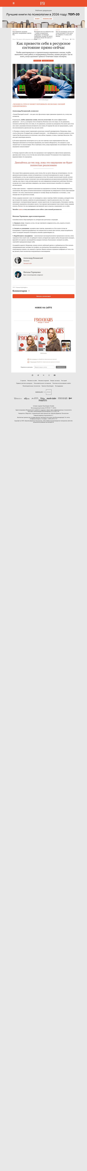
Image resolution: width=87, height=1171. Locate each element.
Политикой (33, 362)
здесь (21, 209)
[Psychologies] (42, 3)
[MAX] (32, 375)
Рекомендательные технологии (31, 386)
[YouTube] (55, 375)
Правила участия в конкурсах (24, 383)
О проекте (23, 380)
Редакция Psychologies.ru (21, 287)
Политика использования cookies (61, 383)
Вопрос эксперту (55, 380)
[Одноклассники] (49, 375)
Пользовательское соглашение (42, 383)
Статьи (14, 39)
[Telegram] (38, 375)
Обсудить (67, 39)
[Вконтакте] (43, 375)
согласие (34, 359)
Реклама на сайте (32, 380)
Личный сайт (27, 263)
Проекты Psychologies (48, 386)
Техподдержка (59, 386)
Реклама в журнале (43, 380)
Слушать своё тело (47, 60)
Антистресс (37, 60)
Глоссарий (64, 380)
